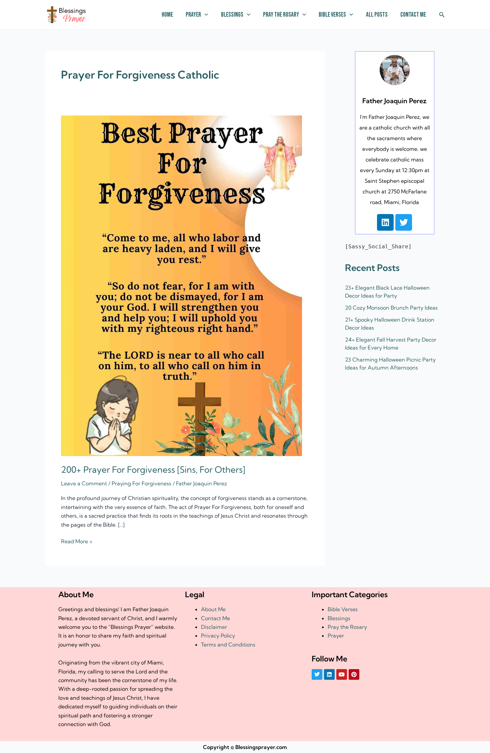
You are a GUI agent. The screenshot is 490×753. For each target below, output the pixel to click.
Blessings (232, 15)
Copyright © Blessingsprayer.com (245, 747)
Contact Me (413, 15)
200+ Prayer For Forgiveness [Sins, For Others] (153, 469)
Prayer (193, 15)
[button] (204, 15)
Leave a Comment (84, 483)
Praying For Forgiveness (141, 483)
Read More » (76, 541)
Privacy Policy (218, 635)
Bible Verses (332, 15)
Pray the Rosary (281, 15)
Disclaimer (214, 627)
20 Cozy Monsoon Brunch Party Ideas (391, 307)
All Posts (377, 15)
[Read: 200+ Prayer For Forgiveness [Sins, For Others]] (181, 285)
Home (167, 15)
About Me (213, 609)
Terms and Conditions (228, 644)
